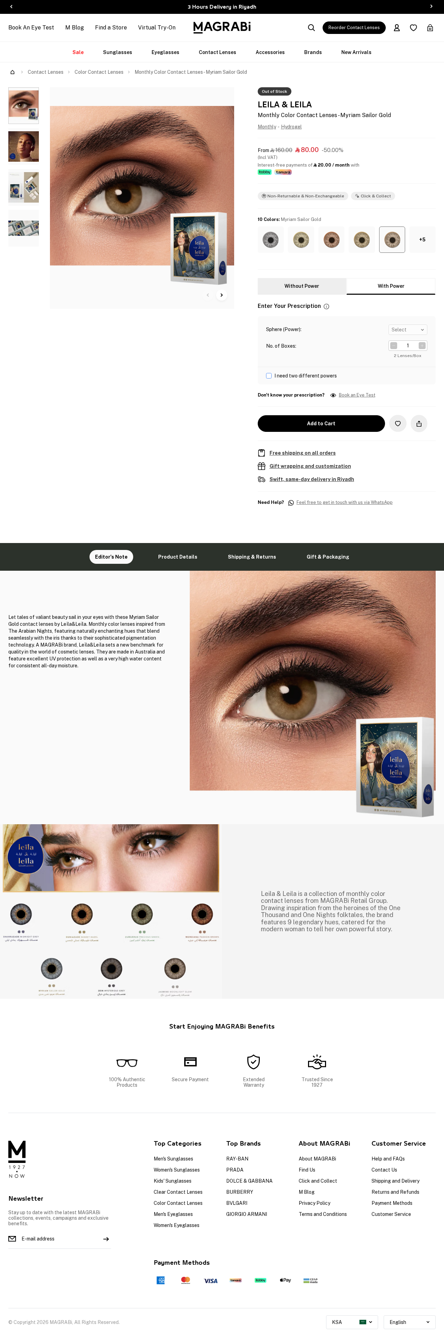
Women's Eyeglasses (176, 1225)
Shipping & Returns (252, 557)
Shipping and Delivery (395, 1181)
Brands (313, 52)
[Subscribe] (106, 1239)
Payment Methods (392, 1203)
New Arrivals (356, 52)
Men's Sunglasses (173, 1159)
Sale (78, 52)
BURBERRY (239, 1192)
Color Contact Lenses (99, 72)
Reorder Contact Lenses (354, 27)
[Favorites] (413, 27)
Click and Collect (318, 1181)
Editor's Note (111, 557)
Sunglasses (117, 52)
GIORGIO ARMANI (246, 1214)
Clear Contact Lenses (178, 1192)
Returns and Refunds (395, 1192)
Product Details (177, 557)
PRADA (235, 1170)
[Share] (419, 423)
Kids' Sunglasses (172, 1181)
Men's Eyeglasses (173, 1214)
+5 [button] (422, 239)
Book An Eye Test (31, 27)
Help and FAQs (388, 1159)
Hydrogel (291, 127)
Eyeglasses (165, 52)
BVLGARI (236, 1203)
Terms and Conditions (323, 1214)
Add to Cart (321, 423)
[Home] (12, 72)
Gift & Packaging (328, 557)
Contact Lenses (217, 52)
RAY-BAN (237, 1159)
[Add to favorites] (398, 423)
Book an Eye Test (357, 395)
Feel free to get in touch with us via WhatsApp (345, 502)
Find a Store (111, 27)
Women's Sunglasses (177, 1170)
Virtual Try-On (157, 27)
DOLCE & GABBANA (249, 1181)
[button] (271, 239)
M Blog (74, 27)
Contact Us (384, 1170)
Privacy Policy (314, 1203)
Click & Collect (376, 196)
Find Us (307, 1170)
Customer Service (391, 1214)
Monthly (267, 127)
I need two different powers (305, 376)
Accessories (270, 52)
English (398, 1322)
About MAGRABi (317, 1159)
